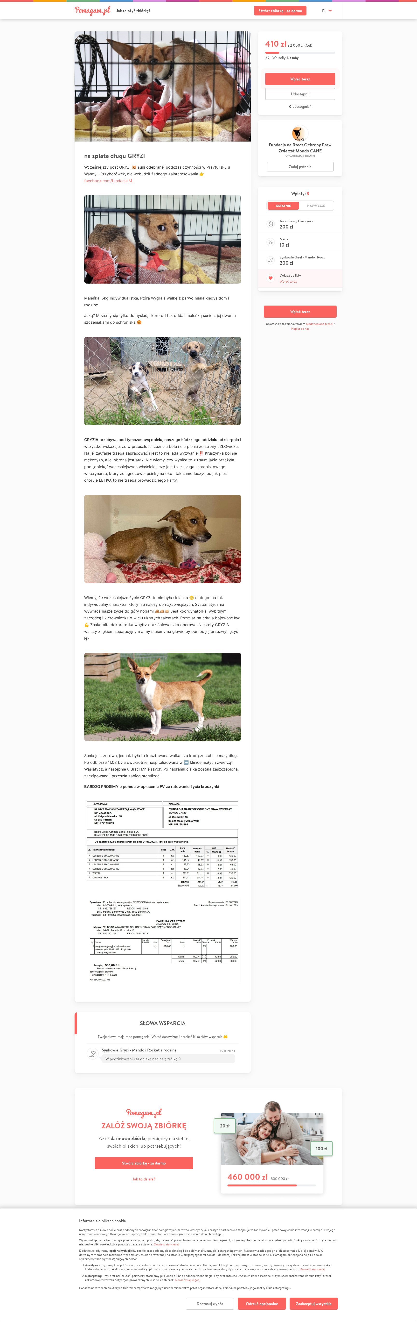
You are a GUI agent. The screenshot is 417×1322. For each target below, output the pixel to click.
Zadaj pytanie (300, 166)
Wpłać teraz (300, 79)
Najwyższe (316, 205)
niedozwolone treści (319, 324)
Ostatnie (283, 205)
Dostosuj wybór (210, 1303)
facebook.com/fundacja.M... (109, 180)
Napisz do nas (300, 329)
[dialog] (208, 1265)
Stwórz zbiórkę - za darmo (280, 10)
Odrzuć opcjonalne (262, 1303)
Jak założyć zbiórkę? (133, 10)
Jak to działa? (143, 1179)
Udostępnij (300, 94)
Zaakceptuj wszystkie (314, 1303)
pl (324, 10)
